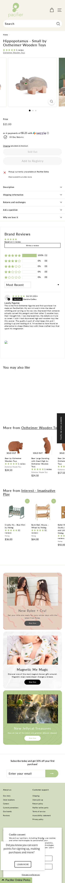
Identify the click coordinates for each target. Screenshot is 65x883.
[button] (9, 50)
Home (5, 35)
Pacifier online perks (40, 808)
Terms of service (38, 811)
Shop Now (32, 623)
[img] (18, 296)
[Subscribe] (51, 773)
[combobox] (32, 23)
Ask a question (10, 210)
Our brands (7, 811)
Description (8, 187)
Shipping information (13, 195)
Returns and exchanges (14, 202)
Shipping (6, 146)
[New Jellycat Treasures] (32, 708)
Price (5, 119)
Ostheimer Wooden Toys (14, 52)
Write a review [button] (32, 245)
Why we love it (10, 217)
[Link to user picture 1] (6, 342)
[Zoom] (51, 101)
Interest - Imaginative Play (29, 492)
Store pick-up (37, 800)
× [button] (43, 839)
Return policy (37, 804)
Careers (6, 804)
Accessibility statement (41, 815)
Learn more (23, 864)
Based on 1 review (13, 242)
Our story (7, 796)
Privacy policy (37, 819)
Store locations (9, 800)
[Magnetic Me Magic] (32, 650)
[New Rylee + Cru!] (32, 591)
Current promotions (10, 808)
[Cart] (51, 10)
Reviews (6, 815)
